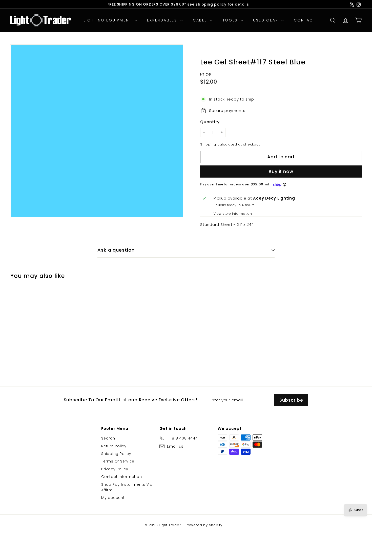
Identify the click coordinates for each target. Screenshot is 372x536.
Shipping (208, 144)
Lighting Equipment (108, 20)
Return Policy (114, 446)
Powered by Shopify (204, 525)
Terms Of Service (117, 461)
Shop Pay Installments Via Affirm (127, 487)
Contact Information (121, 476)
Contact (305, 20)
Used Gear (266, 20)
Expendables (163, 20)
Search (108, 438)
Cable (201, 20)
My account (113, 497)
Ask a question (116, 250)
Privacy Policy (114, 469)
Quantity (210, 122)
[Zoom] (96, 131)
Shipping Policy (116, 453)
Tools (231, 20)
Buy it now (281, 171)
